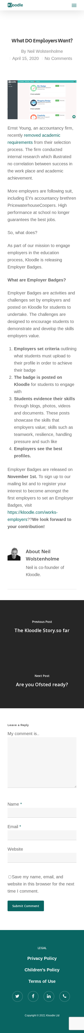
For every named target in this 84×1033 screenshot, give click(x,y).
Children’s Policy (42, 969)
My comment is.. (23, 733)
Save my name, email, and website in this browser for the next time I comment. (41, 883)
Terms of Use (42, 981)
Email (14, 826)
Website (15, 849)
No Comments (58, 58)
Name (15, 804)
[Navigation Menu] (74, 5)
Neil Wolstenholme (45, 51)
